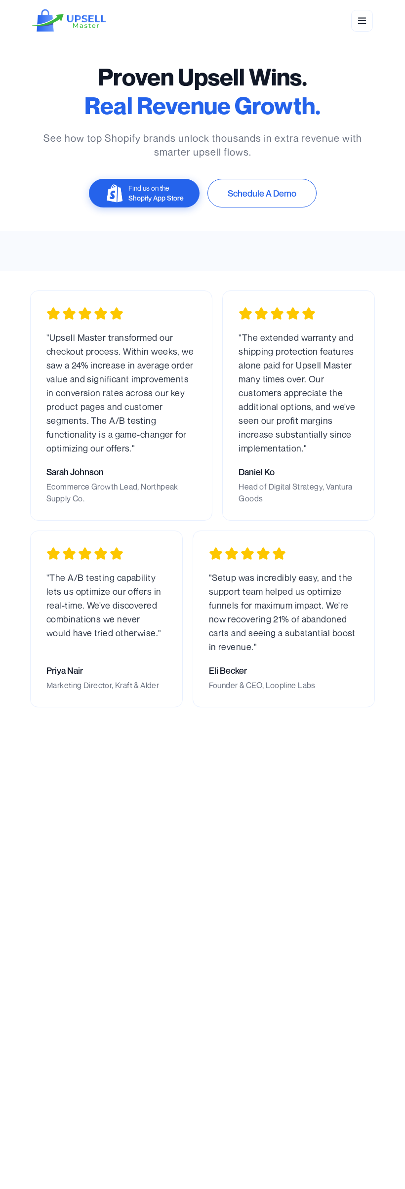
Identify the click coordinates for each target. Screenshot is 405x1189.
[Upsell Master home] (69, 21)
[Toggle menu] (362, 21)
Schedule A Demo (262, 193)
